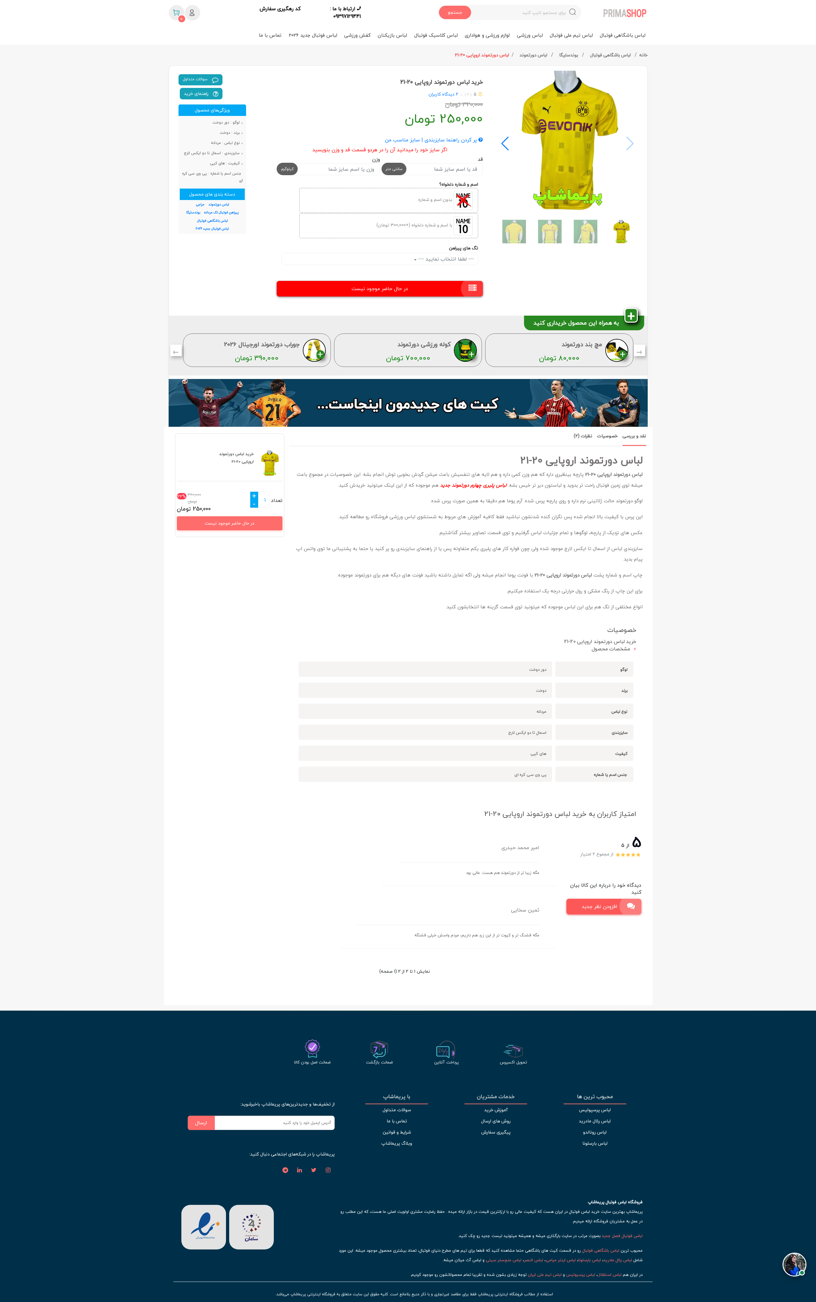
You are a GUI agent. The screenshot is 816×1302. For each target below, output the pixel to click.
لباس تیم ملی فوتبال (571, 35)
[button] (505, 144)
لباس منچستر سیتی (503, 1259)
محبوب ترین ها (595, 1096)
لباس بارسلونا (595, 1143)
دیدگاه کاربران (442, 94)
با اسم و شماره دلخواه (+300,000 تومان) (415, 225)
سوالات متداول (196, 79)
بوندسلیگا (569, 55)
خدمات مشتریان (496, 1096)
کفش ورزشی (357, 35)
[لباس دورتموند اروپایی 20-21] (568, 140)
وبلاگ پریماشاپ (396, 1143)
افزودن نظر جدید (599, 906)
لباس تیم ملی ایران (545, 1274)
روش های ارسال (496, 1121)
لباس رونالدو (595, 1132)
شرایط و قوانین (397, 1132)
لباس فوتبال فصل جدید (622, 1235)
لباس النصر (533, 1259)
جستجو (455, 12)
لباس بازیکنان (392, 35)
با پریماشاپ (396, 1096)
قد (480, 159)
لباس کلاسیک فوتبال (436, 35)
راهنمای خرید (197, 93)
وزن (376, 159)
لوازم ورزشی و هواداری (487, 35)
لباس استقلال (610, 1274)
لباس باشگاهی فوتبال (622, 35)
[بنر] (408, 403)
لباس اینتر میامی (561, 1259)
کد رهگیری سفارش (280, 9)
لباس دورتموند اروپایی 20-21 (482, 55)
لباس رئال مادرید (595, 1121)
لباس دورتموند (534, 55)
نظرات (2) (583, 436)
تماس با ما (270, 35)
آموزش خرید (496, 1110)
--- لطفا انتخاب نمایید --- (445, 258)
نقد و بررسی (634, 436)
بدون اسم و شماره (436, 200)
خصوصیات (607, 436)
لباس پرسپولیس (595, 1110)
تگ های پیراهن (463, 248)
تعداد (276, 500)
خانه (643, 55)
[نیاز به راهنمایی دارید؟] (794, 1261)
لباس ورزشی (530, 35)
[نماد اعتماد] (204, 1226)
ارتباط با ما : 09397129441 (345, 12)
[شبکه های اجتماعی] (328, 1170)
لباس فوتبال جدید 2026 (313, 35)
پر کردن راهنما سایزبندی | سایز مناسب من (431, 140)
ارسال (201, 1122)
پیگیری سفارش (496, 1132)
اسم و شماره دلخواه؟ (458, 184)
